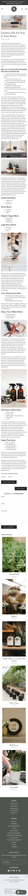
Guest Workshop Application (14, 835)
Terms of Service (14, 810)
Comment (4, 510)
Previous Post (8, 482)
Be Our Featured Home (14, 826)
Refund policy (14, 806)
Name (3, 496)
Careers (14, 828)
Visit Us (14, 844)
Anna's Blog (14, 823)
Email (3, 503)
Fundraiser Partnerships (14, 833)
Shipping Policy (14, 808)
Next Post (21, 488)
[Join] (25, 862)
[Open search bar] (22, 9)
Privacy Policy (14, 803)
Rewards (14, 842)
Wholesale (14, 847)
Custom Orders (14, 830)
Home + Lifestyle (8, 473)
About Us (14, 821)
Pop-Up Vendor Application (14, 840)
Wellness (15, 473)
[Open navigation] (2, 9)
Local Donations (14, 837)
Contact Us (14, 813)
